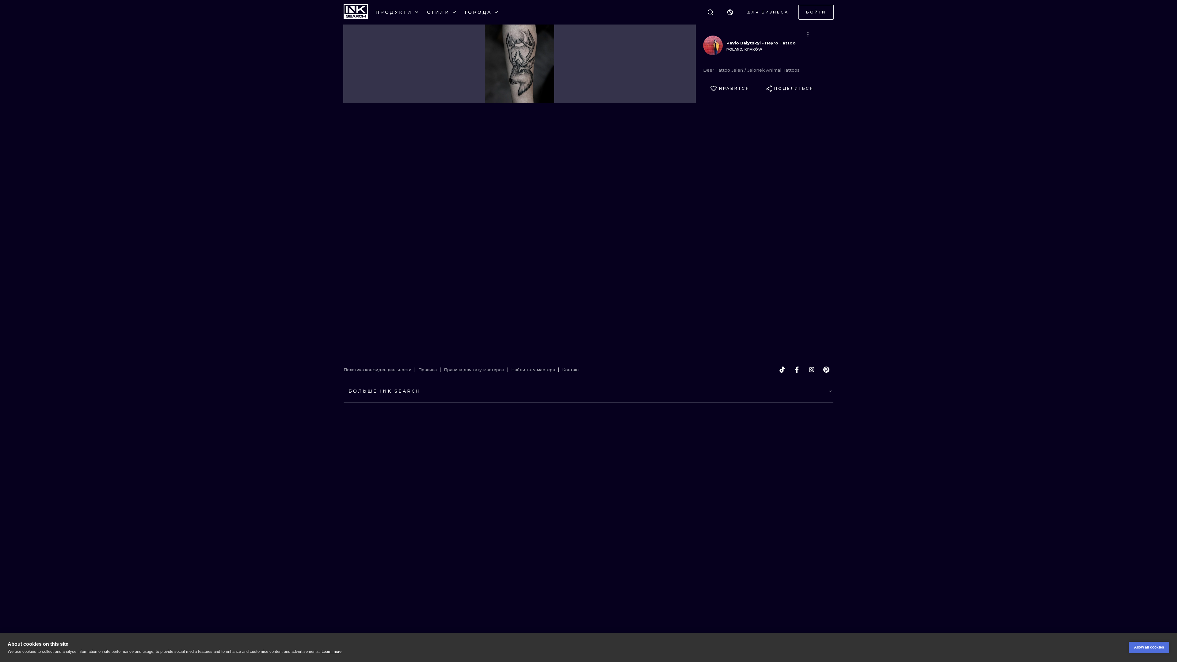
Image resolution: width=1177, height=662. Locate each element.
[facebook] (797, 369)
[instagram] (811, 369)
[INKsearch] (355, 12)
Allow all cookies (1149, 647)
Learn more (331, 651)
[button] (730, 12)
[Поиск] (710, 12)
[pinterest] (826, 369)
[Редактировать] (808, 34)
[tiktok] (782, 369)
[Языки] (730, 12)
